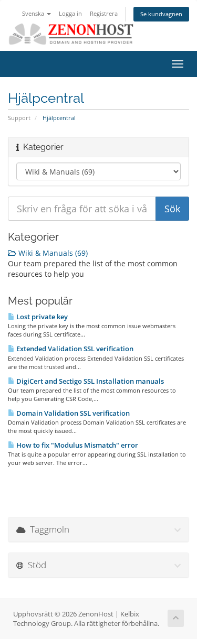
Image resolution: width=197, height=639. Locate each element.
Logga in (70, 13)
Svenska (34, 13)
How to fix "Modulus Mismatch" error (76, 445)
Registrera (104, 13)
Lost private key (41, 316)
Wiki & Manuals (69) (52, 253)
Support (19, 118)
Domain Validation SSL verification (72, 413)
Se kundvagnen (161, 14)
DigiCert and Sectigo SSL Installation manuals (89, 381)
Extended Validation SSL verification (74, 348)
